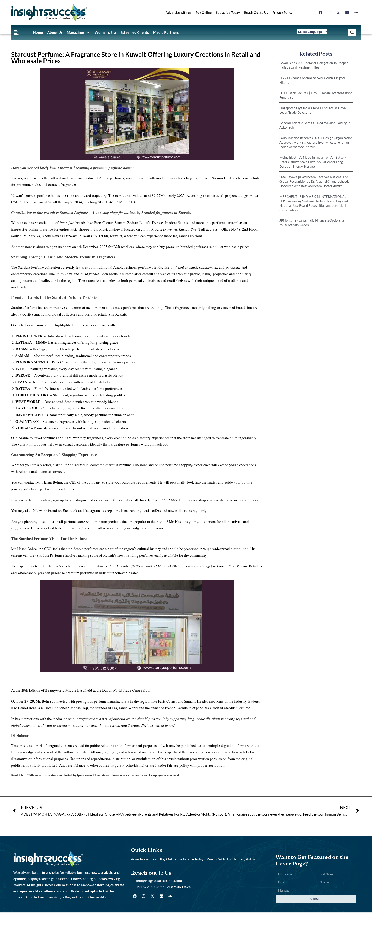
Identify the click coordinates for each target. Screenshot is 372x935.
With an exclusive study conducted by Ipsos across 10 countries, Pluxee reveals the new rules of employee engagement (103, 775)
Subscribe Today (228, 12)
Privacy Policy (282, 12)
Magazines (75, 32)
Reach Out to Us (256, 12)
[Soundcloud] (356, 12)
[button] (352, 32)
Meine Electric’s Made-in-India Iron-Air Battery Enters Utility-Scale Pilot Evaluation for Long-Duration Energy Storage (313, 161)
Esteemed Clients (134, 32)
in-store (141, 464)
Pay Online (204, 12)
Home (38, 32)
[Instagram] (329, 12)
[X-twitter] (338, 12)
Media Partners (166, 32)
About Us (54, 32)
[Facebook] (320, 12)
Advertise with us (178, 12)
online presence (41, 229)
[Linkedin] (347, 12)
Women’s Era (105, 32)
